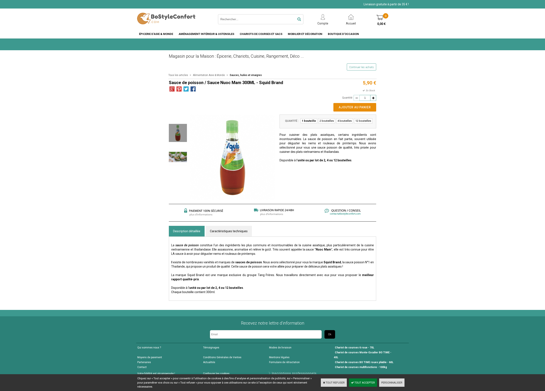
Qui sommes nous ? (149, 347)
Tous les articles (178, 75)
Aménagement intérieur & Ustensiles (206, 34)
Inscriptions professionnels (294, 373)
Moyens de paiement (149, 357)
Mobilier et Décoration (305, 34)
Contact (142, 367)
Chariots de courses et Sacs (261, 34)
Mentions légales (279, 357)
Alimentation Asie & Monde (209, 75)
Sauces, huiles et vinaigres (246, 75)
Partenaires (144, 362)
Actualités (209, 362)
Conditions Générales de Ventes (222, 357)
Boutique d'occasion (343, 34)
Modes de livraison (280, 347)
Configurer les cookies (216, 373)
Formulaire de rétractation (284, 362)
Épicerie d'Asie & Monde (156, 34)
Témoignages (211, 347)
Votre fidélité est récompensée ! (156, 373)
